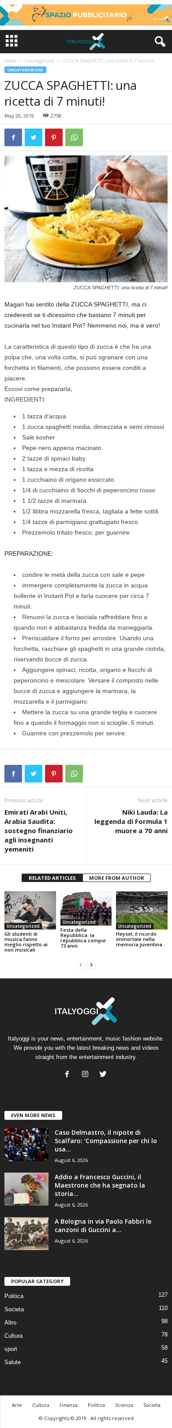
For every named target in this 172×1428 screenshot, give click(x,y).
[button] (158, 42)
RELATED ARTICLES (52, 878)
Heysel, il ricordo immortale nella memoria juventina (139, 939)
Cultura (13, 1335)
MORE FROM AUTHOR (116, 878)
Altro (10, 1322)
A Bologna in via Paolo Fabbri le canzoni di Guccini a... (103, 1225)
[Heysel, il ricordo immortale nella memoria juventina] (142, 910)
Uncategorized (39, 61)
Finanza (69, 1405)
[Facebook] (69, 1075)
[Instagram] (87, 1075)
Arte (17, 1405)
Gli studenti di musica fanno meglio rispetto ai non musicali (26, 941)
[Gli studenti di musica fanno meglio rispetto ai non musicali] (30, 910)
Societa (14, 1309)
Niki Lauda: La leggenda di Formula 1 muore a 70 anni (131, 821)
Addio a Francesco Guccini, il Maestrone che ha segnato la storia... (100, 1185)
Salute (12, 1362)
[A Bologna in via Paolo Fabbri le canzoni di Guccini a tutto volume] (26, 1233)
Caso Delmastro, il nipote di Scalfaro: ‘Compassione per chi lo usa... (106, 1140)
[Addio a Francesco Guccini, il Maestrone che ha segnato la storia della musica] (26, 1189)
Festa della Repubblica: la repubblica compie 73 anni (83, 937)
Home (10, 61)
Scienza (124, 1405)
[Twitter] (104, 1075)
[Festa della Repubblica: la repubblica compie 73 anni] (86, 908)
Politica (13, 1296)
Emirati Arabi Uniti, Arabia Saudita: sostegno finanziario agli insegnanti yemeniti (38, 830)
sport (10, 1349)
